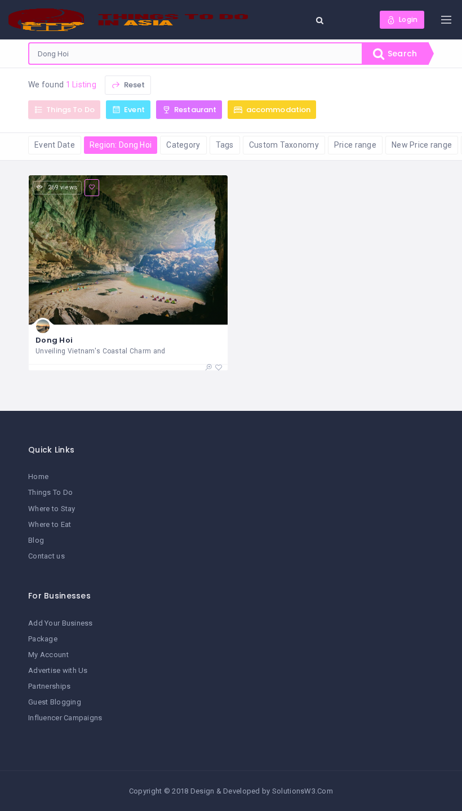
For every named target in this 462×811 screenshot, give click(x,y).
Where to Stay (51, 508)
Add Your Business (60, 623)
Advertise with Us (58, 670)
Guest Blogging (54, 702)
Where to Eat (49, 524)
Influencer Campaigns (65, 717)
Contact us (46, 556)
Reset (133, 84)
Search (401, 53)
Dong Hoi (54, 340)
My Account (48, 654)
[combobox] (195, 53)
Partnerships (49, 686)
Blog (36, 540)
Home (38, 476)
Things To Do (50, 492)
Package (42, 639)
